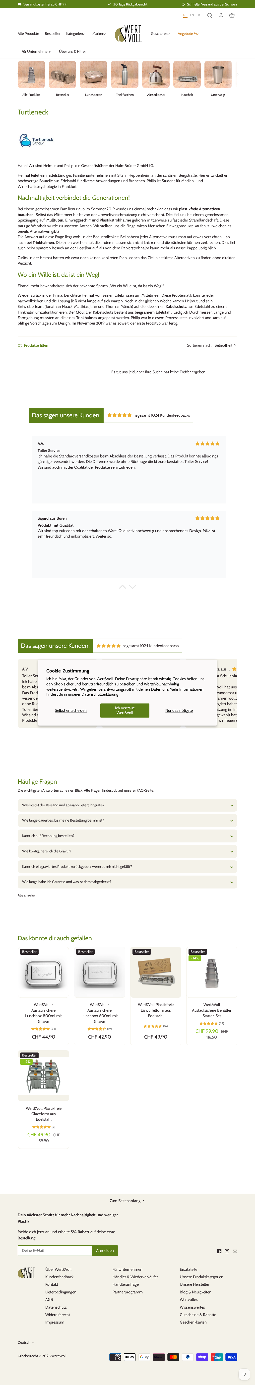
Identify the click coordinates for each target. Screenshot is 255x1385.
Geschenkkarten (193, 1322)
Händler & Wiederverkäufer (135, 1276)
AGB (49, 1299)
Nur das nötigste (179, 710)
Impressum (54, 1322)
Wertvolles (189, 1299)
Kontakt (51, 1284)
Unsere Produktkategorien (201, 1276)
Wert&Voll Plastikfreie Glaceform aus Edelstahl (44, 1114)
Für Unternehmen (127, 1269)
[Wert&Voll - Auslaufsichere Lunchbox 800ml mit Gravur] (43, 972)
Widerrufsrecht (57, 1314)
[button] (122, 588)
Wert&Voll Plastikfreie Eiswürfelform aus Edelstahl (156, 1010)
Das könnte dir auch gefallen (55, 938)
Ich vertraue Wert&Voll (125, 710)
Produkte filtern (36, 345)
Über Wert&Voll (58, 1269)
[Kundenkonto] (220, 15)
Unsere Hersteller (194, 1284)
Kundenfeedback (59, 1276)
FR (198, 15)
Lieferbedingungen (60, 1292)
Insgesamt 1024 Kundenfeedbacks (161, 415)
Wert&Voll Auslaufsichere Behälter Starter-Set (211, 1010)
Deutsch (24, 1342)
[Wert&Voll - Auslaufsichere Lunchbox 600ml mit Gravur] (99, 972)
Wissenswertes (192, 1307)
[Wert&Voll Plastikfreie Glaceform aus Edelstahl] (43, 1076)
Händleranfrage (126, 1284)
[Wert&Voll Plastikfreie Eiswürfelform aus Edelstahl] (155, 972)
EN (192, 15)
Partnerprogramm (128, 1292)
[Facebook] (219, 1251)
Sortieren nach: (199, 345)
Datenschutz (56, 1307)
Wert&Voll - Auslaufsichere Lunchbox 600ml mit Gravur (99, 1013)
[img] (119, 415)
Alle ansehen (27, 895)
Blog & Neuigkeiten (195, 1292)
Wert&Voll (58, 1356)
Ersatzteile (188, 1269)
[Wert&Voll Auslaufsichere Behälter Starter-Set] (212, 972)
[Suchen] (209, 15)
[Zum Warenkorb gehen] (232, 15)
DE (185, 15)
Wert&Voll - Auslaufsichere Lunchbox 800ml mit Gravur (43, 1013)
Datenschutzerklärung (99, 694)
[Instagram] (227, 1251)
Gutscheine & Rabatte (198, 1314)
